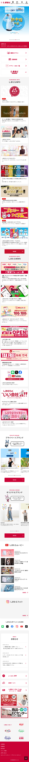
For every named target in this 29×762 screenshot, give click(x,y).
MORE (14, 480)
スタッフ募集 (4, 750)
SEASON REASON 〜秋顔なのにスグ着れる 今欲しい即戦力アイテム (17, 46)
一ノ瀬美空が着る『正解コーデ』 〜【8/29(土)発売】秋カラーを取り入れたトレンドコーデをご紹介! (13, 648)
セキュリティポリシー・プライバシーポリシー (11, 755)
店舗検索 (3, 746)
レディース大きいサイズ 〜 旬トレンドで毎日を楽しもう (13, 656)
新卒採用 (3, 748)
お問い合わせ (4, 753)
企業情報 (3, 744)
